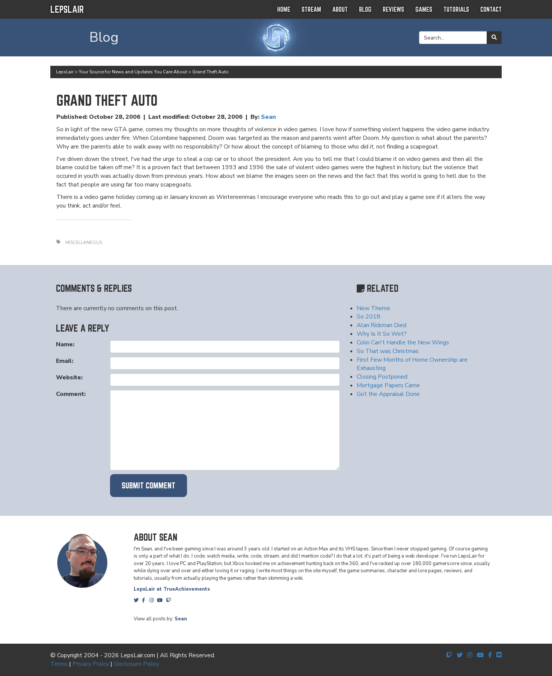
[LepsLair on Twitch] (449, 655)
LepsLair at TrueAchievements (172, 589)
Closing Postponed (382, 377)
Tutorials (456, 9)
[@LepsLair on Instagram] (469, 655)
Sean (268, 117)
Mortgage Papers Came (388, 385)
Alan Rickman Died (381, 325)
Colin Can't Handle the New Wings (403, 342)
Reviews (393, 9)
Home (283, 9)
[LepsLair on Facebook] (490, 655)
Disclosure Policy (136, 664)
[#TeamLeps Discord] (499, 655)
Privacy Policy (90, 664)
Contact (491, 9)
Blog (365, 9)
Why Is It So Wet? (382, 334)
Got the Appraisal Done (388, 394)
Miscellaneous (83, 242)
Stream (311, 9)
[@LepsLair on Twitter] (460, 655)
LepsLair (67, 9)
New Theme (373, 308)
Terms (59, 664)
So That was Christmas (388, 351)
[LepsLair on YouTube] (480, 655)
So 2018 (368, 316)
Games (423, 9)
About (340, 9)
